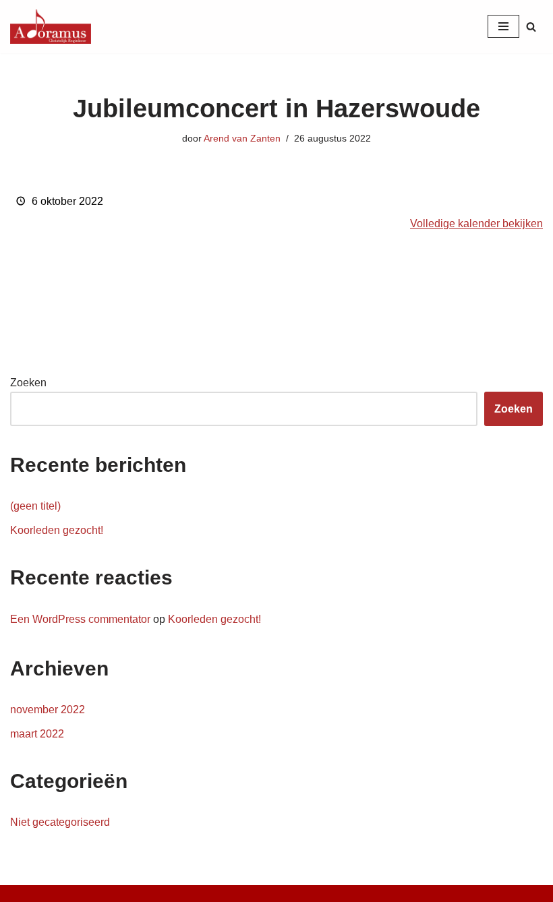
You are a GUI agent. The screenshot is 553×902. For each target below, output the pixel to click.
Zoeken (28, 382)
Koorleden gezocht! (56, 530)
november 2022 (47, 709)
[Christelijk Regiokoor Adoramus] (50, 26)
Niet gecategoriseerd (60, 822)
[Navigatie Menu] (503, 26)
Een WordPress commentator (80, 619)
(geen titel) (35, 506)
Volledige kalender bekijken (476, 223)
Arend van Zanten (242, 138)
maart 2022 (37, 734)
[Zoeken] (531, 27)
